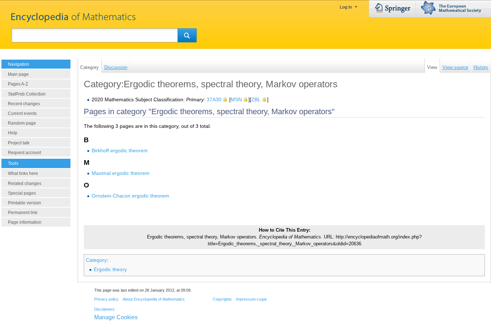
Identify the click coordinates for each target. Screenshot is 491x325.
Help (12, 132)
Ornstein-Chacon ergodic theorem (130, 196)
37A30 (214, 99)
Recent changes (24, 103)
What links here (23, 173)
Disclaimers (104, 309)
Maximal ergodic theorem (121, 173)
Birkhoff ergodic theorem (120, 150)
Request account (24, 152)
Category (96, 260)
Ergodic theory (110, 269)
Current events (22, 113)
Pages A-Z (18, 84)
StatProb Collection (27, 94)
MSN (236, 99)
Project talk (18, 142)
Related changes (24, 183)
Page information (24, 222)
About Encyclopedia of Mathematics (154, 299)
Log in (346, 7)
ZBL (256, 99)
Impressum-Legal (251, 299)
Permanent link (22, 212)
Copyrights (222, 299)
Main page (18, 74)
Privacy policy (106, 299)
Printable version (24, 202)
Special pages (22, 193)
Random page (22, 123)
